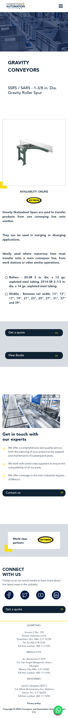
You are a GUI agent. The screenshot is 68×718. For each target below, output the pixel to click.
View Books (16, 355)
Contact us (13, 492)
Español (45, 6)
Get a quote (16, 332)
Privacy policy (33, 703)
